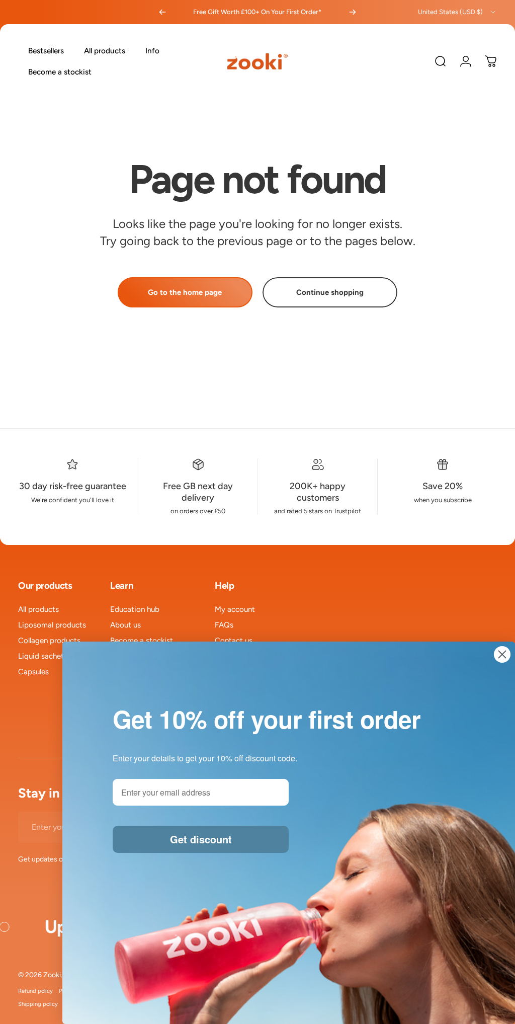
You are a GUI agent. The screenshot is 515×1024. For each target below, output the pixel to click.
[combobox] (457, 12)
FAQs (224, 624)
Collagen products (49, 640)
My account (235, 609)
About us (125, 624)
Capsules (33, 671)
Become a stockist (141, 640)
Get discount (201, 839)
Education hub (134, 609)
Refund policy (35, 990)
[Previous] (162, 12)
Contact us (233, 640)
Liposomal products (52, 624)
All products (38, 609)
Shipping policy (38, 1003)
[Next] (352, 12)
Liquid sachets (42, 656)
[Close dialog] (502, 654)
